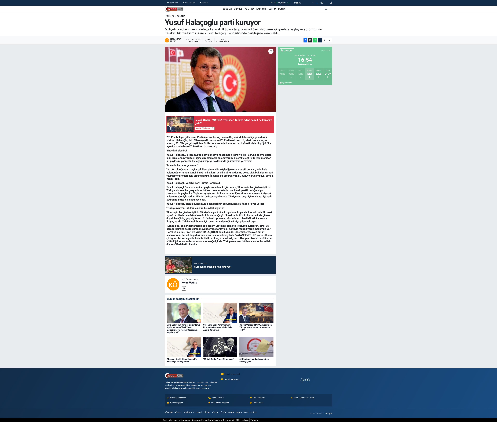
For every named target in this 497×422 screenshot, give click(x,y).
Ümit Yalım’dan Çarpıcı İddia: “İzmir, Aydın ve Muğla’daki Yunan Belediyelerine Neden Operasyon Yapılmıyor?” (183, 329)
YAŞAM (239, 412)
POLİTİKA (249, 9)
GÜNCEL (238, 9)
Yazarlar (204, 3)
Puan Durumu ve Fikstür (304, 397)
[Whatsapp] (303, 380)
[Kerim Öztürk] (173, 284)
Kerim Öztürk (189, 282)
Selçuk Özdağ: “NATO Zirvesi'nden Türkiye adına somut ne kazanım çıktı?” (255, 327)
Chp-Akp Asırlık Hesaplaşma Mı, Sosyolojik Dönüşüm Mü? (182, 360)
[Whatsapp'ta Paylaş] (315, 40)
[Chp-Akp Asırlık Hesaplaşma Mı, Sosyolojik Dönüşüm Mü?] (184, 347)
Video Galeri (190, 3)
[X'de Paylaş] (310, 40)
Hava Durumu (218, 397)
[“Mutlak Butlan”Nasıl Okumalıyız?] (220, 347)
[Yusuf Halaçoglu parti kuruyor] (220, 79)
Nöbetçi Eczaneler (178, 397)
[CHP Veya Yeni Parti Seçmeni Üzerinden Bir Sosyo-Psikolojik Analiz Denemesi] (220, 312)
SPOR (246, 412)
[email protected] (232, 374)
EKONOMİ (261, 9)
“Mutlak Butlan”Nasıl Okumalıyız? (218, 359)
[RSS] (307, 380)
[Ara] (326, 9)
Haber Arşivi (258, 403)
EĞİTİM (272, 9)
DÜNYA (281, 9)
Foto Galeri (173, 3)
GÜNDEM (227, 9)
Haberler (169, 16)
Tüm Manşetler (176, 403)
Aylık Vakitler (287, 83)
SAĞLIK (253, 412)
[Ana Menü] (331, 9)
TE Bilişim (327, 413)
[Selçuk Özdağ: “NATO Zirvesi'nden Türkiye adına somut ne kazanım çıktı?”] (256, 312)
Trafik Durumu (259, 397)
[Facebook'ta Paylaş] (305, 40)
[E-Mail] (184, 288)
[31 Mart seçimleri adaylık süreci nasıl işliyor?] (256, 347)
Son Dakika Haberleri (220, 403)
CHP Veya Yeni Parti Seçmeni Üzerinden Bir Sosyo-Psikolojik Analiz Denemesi (217, 327)
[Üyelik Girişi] (330, 3)
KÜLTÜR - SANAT (227, 412)
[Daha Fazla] (320, 40)
